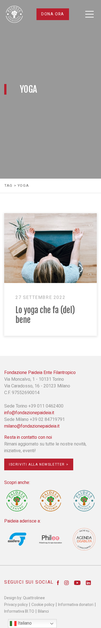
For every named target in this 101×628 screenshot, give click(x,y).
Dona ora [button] (52, 14)
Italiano (24, 623)
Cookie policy (42, 605)
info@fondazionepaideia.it (29, 412)
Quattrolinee (34, 598)
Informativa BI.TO (19, 611)
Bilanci (43, 611)
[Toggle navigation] (89, 14)
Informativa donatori (75, 605)
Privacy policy (16, 605)
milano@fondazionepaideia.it (31, 426)
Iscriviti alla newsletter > (38, 464)
